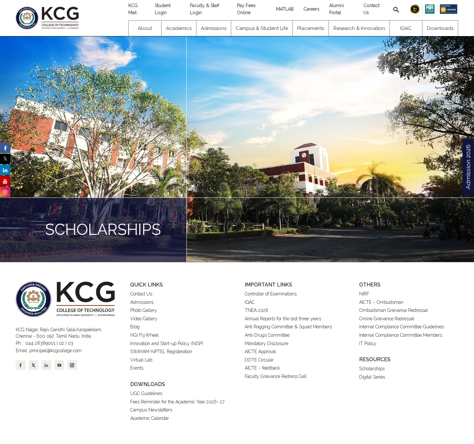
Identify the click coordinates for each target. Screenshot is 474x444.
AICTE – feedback (262, 368)
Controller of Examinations (271, 293)
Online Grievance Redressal (386, 318)
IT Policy (367, 343)
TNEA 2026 (256, 310)
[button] (396, 9)
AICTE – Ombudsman (381, 302)
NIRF (364, 293)
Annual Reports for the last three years (283, 318)
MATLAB (285, 9)
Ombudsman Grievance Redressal (393, 310)
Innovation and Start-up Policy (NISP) (166, 343)
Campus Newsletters (151, 409)
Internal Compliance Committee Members (400, 335)
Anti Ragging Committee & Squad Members (288, 326)
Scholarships (372, 368)
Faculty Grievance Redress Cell (276, 376)
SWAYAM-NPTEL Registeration (161, 351)
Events (136, 368)
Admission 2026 (467, 167)
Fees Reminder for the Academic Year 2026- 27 (177, 401)
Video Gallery (144, 318)
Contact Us (141, 293)
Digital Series (372, 377)
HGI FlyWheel (144, 335)
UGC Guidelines (146, 393)
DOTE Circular (259, 359)
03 (70, 343)
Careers (311, 9)
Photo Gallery (143, 310)
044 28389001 (40, 343)
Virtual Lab (141, 359)
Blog (135, 326)
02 (61, 343)
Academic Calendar (149, 418)
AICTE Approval (260, 351)
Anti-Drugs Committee (267, 335)
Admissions (141, 302)
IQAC (250, 302)
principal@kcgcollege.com (55, 350)
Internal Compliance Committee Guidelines (401, 326)
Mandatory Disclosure (266, 343)
